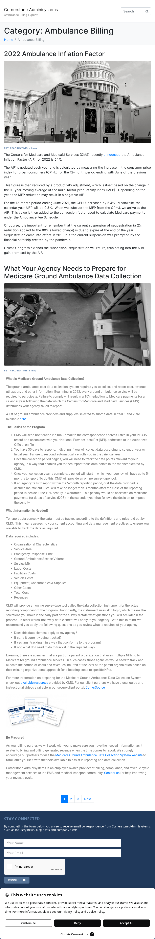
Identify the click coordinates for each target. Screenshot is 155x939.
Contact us (111, 773)
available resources (34, 683)
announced (112, 155)
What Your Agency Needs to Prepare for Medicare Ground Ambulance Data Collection (73, 272)
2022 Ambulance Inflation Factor (54, 54)
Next (87, 799)
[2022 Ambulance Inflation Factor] (77, 102)
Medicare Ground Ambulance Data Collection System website (98, 755)
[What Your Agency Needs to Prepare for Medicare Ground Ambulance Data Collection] (77, 324)
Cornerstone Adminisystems (31, 9)
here (23, 419)
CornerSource (95, 687)
